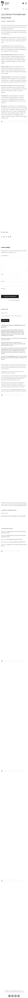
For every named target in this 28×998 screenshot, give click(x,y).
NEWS (13, 21)
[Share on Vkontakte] (10, 237)
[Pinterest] (18, 996)
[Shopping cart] (23, 3)
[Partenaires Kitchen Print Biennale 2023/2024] (23, 9)
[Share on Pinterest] (4, 237)
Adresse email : (4, 312)
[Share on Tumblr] (6, 237)
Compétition (8, 21)
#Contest (3, 232)
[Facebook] (12, 996)
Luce (2, 544)
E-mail (3, 281)
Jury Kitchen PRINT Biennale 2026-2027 (15, 539)
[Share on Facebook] (1, 237)
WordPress (22, 992)
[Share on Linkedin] (8, 237)
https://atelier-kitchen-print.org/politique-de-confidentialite (13, 516)
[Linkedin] (15, 996)
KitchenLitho (11, 356)
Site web (3, 288)
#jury (7, 232)
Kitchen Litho (15, 389)
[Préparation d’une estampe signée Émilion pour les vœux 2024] (26, 9)
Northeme (13, 992)
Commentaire (4, 255)
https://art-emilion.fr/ (22, 505)
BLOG (6, 9)
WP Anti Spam (17, 300)
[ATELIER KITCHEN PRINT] (5, 3)
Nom (2, 274)
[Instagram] (9, 996)
